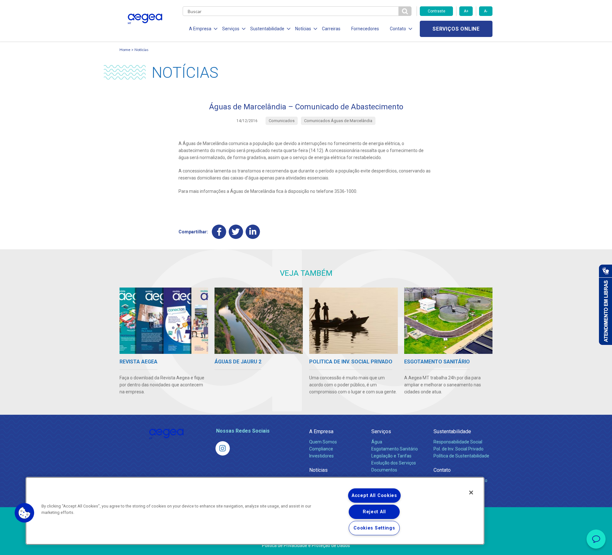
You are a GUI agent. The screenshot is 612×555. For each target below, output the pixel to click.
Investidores (321, 455)
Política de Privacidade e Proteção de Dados (306, 545)
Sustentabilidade (452, 431)
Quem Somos (323, 441)
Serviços (381, 431)
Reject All (374, 512)
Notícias (142, 49)
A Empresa (321, 431)
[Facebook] (219, 231)
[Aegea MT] (222, 448)
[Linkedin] (253, 231)
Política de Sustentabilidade (461, 455)
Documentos (384, 469)
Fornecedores (365, 28)
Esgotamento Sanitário (394, 448)
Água (376, 441)
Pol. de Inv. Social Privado (458, 448)
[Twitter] (236, 231)
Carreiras (331, 28)
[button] (24, 513)
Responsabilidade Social (457, 441)
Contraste (436, 11)
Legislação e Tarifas (391, 455)
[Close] (471, 493)
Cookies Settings (374, 528)
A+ (466, 11)
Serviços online (456, 29)
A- (485, 11)
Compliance (321, 448)
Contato (442, 470)
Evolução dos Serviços (393, 462)
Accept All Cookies (374, 495)
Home (125, 49)
